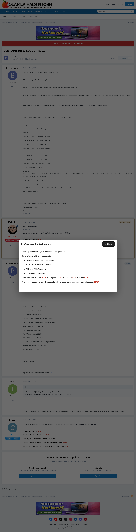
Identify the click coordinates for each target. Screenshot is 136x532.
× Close (108, 244)
